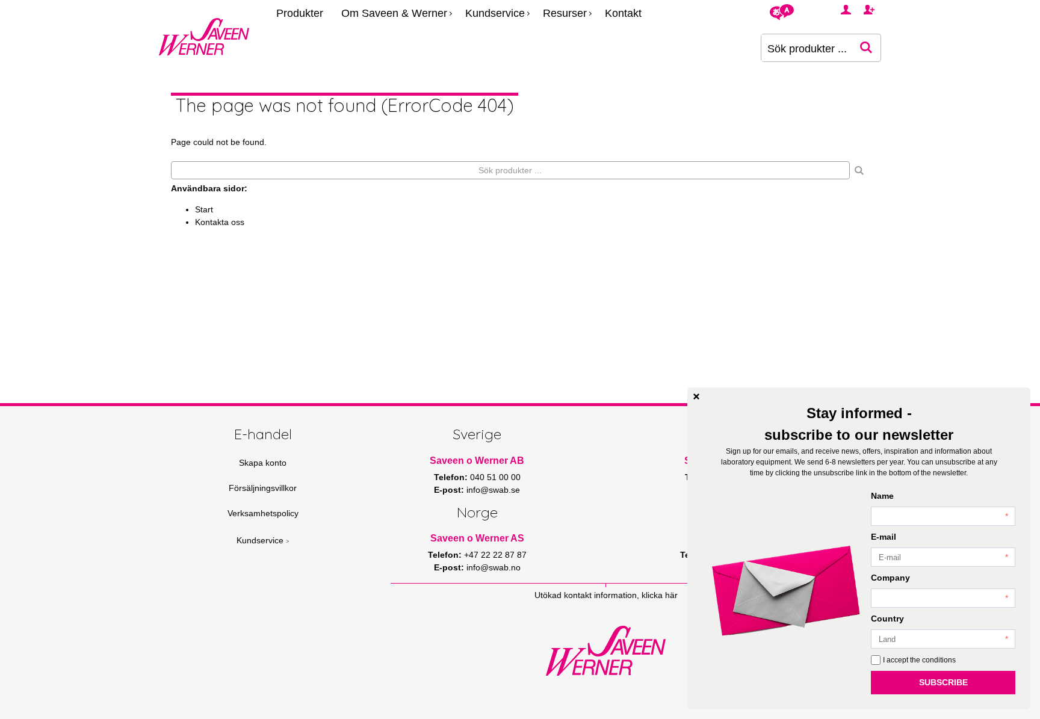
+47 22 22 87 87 (495, 555)
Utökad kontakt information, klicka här (606, 595)
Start (204, 209)
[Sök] (859, 170)
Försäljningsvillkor (263, 488)
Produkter (299, 13)
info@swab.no (493, 567)
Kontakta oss (219, 222)
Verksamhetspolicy (263, 513)
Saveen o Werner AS (477, 538)
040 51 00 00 (495, 477)
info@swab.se (493, 490)
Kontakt (623, 13)
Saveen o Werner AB (477, 460)
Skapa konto (262, 463)
